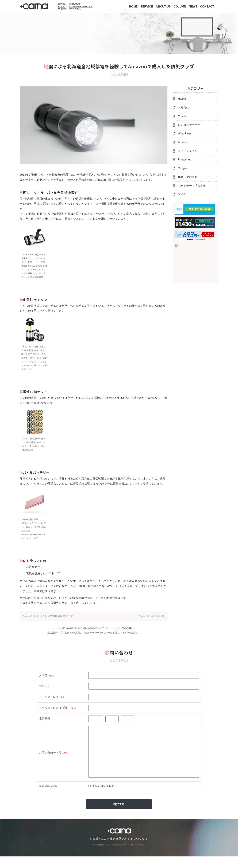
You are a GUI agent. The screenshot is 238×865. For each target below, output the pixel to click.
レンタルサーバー (189, 124)
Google (182, 168)
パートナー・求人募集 (192, 185)
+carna (120, 845)
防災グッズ (68, 616)
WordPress (185, 133)
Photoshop (184, 159)
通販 (60, 616)
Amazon (26, 616)
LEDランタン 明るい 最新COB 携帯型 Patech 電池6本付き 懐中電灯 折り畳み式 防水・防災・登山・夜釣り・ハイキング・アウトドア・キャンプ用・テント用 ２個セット (34, 358)
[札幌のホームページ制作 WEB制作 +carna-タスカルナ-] (34, 6)
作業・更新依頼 (188, 176)
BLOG (182, 194)
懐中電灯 (53, 616)
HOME (133, 6)
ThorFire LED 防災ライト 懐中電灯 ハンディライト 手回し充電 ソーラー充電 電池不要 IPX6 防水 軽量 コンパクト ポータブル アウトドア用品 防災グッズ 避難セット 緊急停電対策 (34, 265)
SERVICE (146, 6)
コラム (150, 616)
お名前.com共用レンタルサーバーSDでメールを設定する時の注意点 (99, 632)
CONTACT (207, 6)
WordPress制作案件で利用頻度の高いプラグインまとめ (88, 628)
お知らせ (183, 107)
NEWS (193, 6)
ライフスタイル (188, 150)
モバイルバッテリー (39, 616)
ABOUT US (163, 6)
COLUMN (180, 6)
